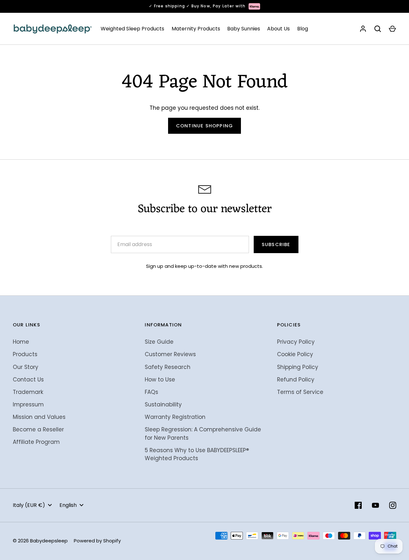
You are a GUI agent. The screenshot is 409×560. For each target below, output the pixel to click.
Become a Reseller (38, 429)
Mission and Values (39, 417)
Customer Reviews (170, 354)
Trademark (28, 392)
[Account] (363, 29)
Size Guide (159, 342)
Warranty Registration (175, 417)
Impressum (28, 404)
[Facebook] (358, 505)
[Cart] (392, 29)
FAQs (151, 392)
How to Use (160, 379)
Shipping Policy (297, 367)
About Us (278, 28)
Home (21, 342)
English (68, 505)
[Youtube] (375, 505)
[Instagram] (393, 505)
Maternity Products (196, 28)
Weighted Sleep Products (132, 28)
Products (25, 354)
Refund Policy (295, 379)
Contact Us (28, 379)
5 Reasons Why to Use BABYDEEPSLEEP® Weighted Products (197, 454)
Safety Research (167, 367)
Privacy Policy (296, 342)
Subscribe (276, 244)
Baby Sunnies (243, 28)
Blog (302, 28)
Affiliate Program (36, 442)
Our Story (25, 367)
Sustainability (163, 404)
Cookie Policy (295, 354)
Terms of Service (300, 392)
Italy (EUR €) (29, 505)
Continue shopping (204, 125)
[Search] (378, 29)
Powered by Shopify (97, 540)
